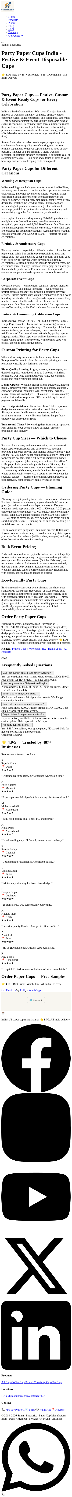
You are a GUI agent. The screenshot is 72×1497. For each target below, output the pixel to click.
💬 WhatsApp (33, 990)
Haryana (21, 1395)
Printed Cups (19, 648)
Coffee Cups (18, 1382)
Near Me (40, 1395)
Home (11, 16)
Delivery (13, 32)
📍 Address (57, 1409)
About (11, 22)
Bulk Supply (55, 648)
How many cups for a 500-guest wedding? (25, 683)
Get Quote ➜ (15, 35)
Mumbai (12, 1395)
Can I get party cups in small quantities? (24, 704)
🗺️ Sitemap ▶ (36, 1000)
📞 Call (20, 990)
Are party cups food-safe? (17, 725)
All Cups (6, 1382)
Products (13, 19)
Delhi (4, 1395)
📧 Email (30, 1409)
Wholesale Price (37, 648)
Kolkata (30, 1395)
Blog (11, 26)
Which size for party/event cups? (20, 693)
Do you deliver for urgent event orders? (23, 714)
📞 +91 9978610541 (13, 1409)
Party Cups (46, 1382)
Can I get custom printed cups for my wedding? (28, 673)
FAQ (11, 29)
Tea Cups (57, 1382)
